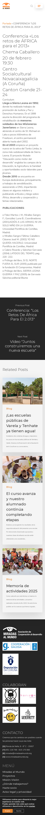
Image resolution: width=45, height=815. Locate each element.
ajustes (32, 806)
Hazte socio (9, 787)
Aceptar (7, 811)
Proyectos (8, 775)
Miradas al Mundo (13, 771)
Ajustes (18, 811)
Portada (6, 23)
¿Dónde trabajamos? (15, 783)
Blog (9, 408)
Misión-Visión (10, 779)
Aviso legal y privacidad (16, 791)
